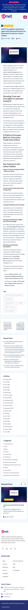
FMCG (6, 462)
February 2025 (8, 421)
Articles (7, 447)
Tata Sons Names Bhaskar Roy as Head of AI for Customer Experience (8, 321)
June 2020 (7, 427)
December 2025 (9, 395)
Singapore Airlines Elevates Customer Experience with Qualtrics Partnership (20, 321)
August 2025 (8, 406)
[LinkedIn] (6, 543)
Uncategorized (9, 439)
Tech (6, 441)
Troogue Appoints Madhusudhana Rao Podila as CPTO (14, 337)
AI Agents (20, 298)
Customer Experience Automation (13, 290)
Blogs (6, 444)
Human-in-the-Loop (10, 302)
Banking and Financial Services (13, 460)
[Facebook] (2, 543)
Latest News (8, 21)
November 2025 (9, 398)
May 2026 (7, 382)
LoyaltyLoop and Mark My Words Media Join (13, 501)
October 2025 (8, 400)
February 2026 (8, 390)
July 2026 (7, 377)
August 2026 (8, 374)
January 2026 (8, 392)
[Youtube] (11, 543)
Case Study (8, 465)
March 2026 (8, 387)
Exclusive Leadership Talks (12, 468)
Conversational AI (9, 306)
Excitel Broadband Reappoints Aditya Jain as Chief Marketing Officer (14, 5)
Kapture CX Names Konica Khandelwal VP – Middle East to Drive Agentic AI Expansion (13, 356)
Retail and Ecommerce (10, 457)
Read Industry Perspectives (12, 470)
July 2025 (7, 408)
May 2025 (7, 413)
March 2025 (8, 419)
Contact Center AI (9, 298)
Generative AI (8, 294)
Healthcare (8, 452)
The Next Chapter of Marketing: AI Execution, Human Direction (14, 361)
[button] (25, 12)
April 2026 (7, 385)
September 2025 (9, 403)
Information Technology (11, 454)
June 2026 (7, 379)
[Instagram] (15, 543)
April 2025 (7, 416)
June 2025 (7, 411)
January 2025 (8, 424)
